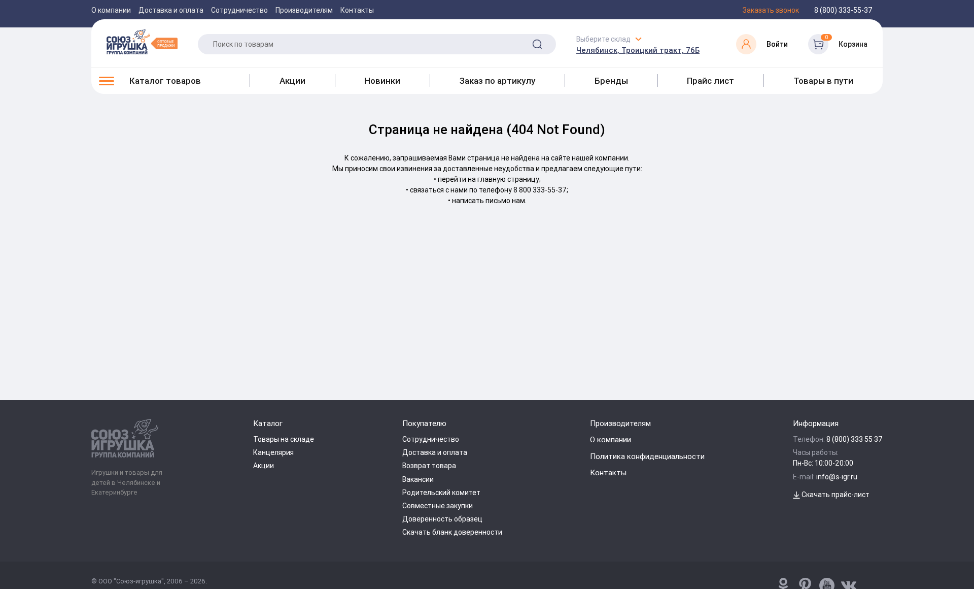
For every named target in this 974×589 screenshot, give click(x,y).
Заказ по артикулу (497, 80)
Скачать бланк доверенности (452, 532)
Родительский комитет (441, 492)
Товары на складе (283, 439)
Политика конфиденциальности (647, 456)
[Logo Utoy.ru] (142, 41)
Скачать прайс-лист (834, 494)
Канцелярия (273, 452)
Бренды (611, 80)
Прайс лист (710, 80)
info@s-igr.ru (836, 477)
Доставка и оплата (170, 10)
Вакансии (418, 479)
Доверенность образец (442, 519)
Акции (292, 80)
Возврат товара (429, 466)
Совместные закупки (437, 506)
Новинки (382, 80)
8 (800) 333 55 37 (854, 439)
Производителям (304, 10)
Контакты (357, 10)
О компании (111, 10)
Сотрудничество (239, 10)
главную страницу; (509, 179)
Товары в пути (823, 80)
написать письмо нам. (489, 200)
